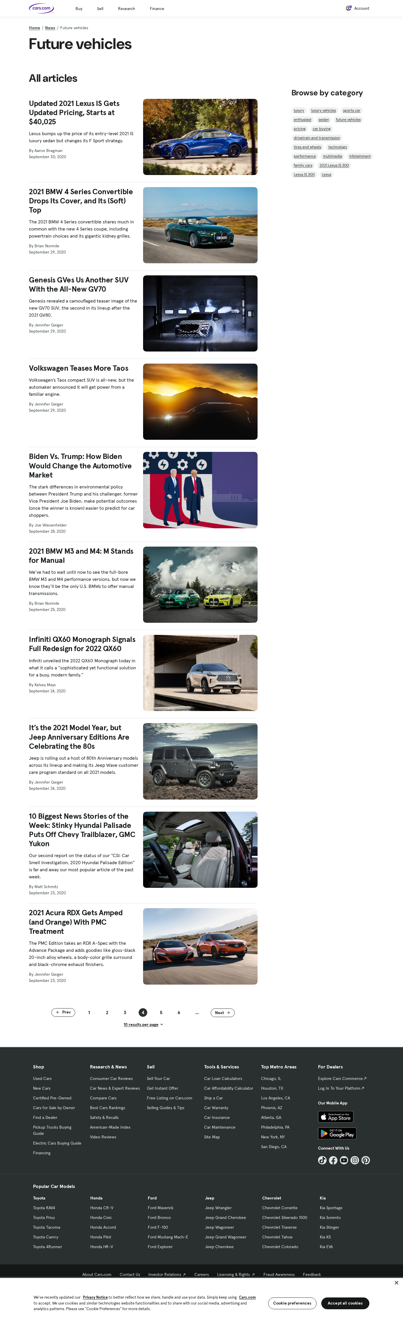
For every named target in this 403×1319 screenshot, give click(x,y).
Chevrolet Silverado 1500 (284, 1217)
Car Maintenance (219, 1127)
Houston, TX (272, 1088)
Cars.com (247, 1297)
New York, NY (273, 1137)
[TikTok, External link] (322, 1160)
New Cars (41, 1088)
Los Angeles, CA (275, 1098)
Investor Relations (164, 1274)
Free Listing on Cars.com (169, 1098)
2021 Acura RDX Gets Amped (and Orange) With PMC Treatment (76, 922)
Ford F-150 (158, 1227)
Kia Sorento (330, 1217)
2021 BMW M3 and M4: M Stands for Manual (81, 556)
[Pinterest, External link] (365, 1160)
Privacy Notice (95, 1297)
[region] (201, 1298)
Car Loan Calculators (223, 1078)
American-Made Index (110, 1127)
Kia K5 (325, 1237)
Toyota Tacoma (46, 1227)
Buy (79, 8)
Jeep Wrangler (218, 1207)
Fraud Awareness (279, 1274)
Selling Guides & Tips (165, 1107)
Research (126, 8)
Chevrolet (271, 1198)
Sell (100, 8)
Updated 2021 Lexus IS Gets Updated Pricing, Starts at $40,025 (74, 112)
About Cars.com (97, 1274)
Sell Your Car (158, 1078)
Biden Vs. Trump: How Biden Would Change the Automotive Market (80, 465)
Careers (201, 1274)
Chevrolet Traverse (279, 1227)
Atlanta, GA (271, 1117)
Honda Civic (101, 1217)
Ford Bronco (159, 1217)
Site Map (212, 1137)
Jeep (209, 1198)
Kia (323, 1198)
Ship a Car (213, 1098)
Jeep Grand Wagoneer (225, 1237)
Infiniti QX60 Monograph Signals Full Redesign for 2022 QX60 (82, 644)
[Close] (396, 1282)
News (50, 27)
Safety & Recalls (104, 1117)
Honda (96, 1198)
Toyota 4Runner (47, 1246)
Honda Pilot (100, 1237)
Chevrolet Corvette (280, 1207)
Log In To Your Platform (339, 1088)
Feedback (312, 1274)
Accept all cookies (345, 1303)
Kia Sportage (331, 1207)
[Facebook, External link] (333, 1160)
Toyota (39, 1198)
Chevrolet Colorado (280, 1246)
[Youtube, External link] (344, 1160)
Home (34, 27)
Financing (41, 1152)
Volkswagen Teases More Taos (78, 368)
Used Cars (42, 1078)
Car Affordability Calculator (228, 1088)
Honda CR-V (101, 1207)
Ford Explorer (160, 1246)
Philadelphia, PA (275, 1127)
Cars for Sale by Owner (54, 1107)
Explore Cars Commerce (340, 1078)
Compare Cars (103, 1098)
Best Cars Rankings (107, 1107)
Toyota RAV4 (44, 1207)
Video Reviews (103, 1137)
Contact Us (130, 1274)
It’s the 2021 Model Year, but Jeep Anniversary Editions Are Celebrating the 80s (79, 737)
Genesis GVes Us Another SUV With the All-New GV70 (78, 284)
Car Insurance (217, 1117)
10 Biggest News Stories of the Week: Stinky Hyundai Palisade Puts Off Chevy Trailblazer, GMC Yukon (82, 830)
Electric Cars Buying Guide (57, 1143)
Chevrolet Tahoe (277, 1237)
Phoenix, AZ (271, 1107)
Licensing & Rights (233, 1274)
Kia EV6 (326, 1246)
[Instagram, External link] (354, 1160)
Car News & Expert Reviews (115, 1088)
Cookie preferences (292, 1303)
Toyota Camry (45, 1237)
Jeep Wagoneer (219, 1227)
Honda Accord (103, 1227)
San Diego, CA (273, 1146)
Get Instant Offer (162, 1088)
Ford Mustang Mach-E (168, 1237)
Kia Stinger (329, 1227)
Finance (157, 8)
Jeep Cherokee (219, 1246)
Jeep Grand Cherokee (225, 1217)
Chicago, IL (271, 1078)
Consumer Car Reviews (111, 1078)
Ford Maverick (160, 1207)
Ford (152, 1198)
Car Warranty (216, 1107)
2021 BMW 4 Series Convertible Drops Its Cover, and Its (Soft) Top (81, 201)
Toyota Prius (44, 1217)
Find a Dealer (45, 1117)
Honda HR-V (101, 1246)
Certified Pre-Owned (52, 1098)
